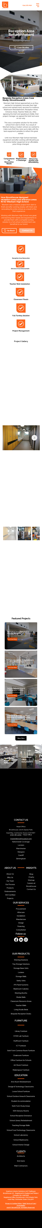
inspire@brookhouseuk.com (21, 839)
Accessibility (21, 1205)
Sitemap (31, 880)
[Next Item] (34, 438)
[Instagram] (26, 940)
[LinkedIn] (21, 940)
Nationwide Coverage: (21, 842)
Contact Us (31, 889)
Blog (31, 874)
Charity (31, 877)
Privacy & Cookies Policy (13, 1203)
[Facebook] (16, 940)
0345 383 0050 (15, 835)
